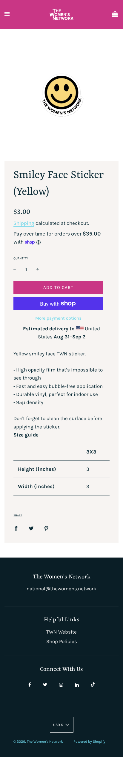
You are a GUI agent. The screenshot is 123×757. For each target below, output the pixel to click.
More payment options (58, 318)
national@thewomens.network (61, 589)
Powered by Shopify (89, 741)
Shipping (23, 223)
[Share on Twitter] (31, 527)
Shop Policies (61, 641)
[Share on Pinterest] (46, 527)
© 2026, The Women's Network (38, 741)
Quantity (20, 258)
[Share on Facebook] (16, 527)
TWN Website (61, 632)
